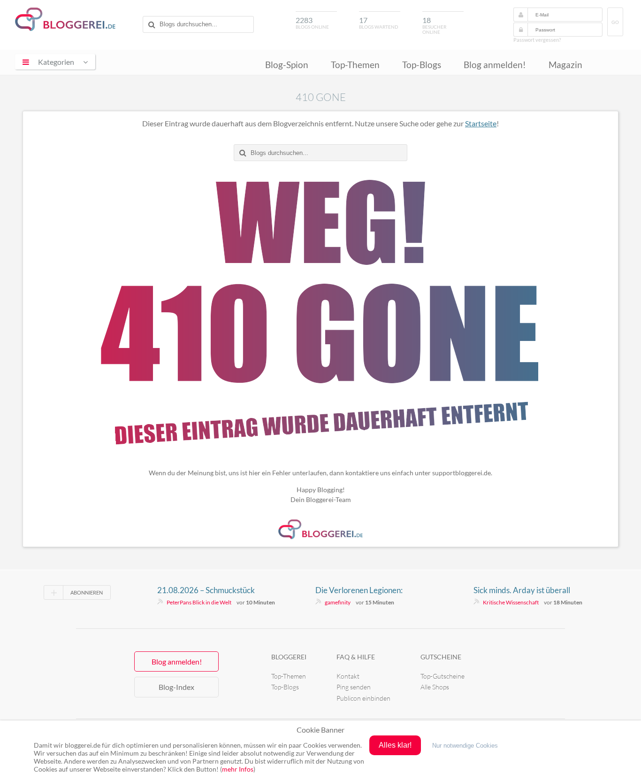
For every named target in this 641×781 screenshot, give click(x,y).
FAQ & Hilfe (355, 657)
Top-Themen (355, 64)
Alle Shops (434, 687)
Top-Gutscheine (442, 676)
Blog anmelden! (495, 64)
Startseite (480, 123)
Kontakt (347, 676)
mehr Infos (237, 769)
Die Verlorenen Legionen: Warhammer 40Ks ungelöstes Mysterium (366, 590)
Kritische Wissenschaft (511, 602)
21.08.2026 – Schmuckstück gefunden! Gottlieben (206, 590)
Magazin (565, 64)
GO (615, 22)
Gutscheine (440, 657)
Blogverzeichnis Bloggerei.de (65, 19)
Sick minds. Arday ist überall (521, 590)
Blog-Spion (286, 64)
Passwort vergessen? (537, 40)
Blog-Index (176, 686)
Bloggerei (288, 657)
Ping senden (353, 687)
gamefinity (338, 602)
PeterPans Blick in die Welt (199, 602)
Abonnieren (86, 592)
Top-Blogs (421, 64)
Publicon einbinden (363, 698)
